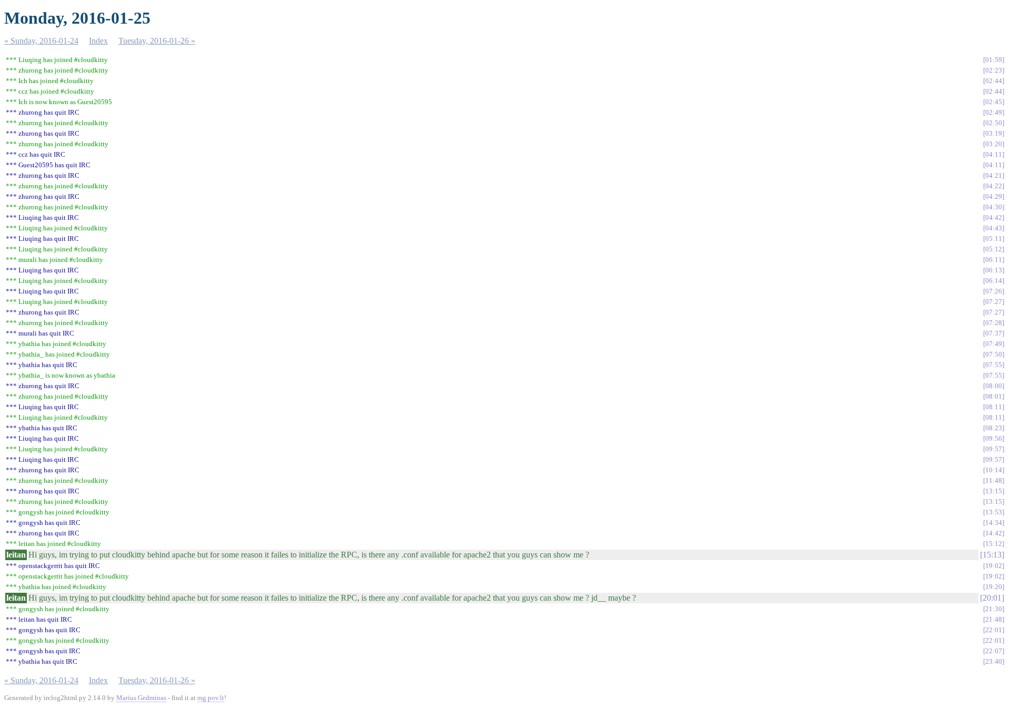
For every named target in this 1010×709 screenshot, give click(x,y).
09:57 (993, 449)
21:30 (993, 609)
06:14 (993, 281)
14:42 (993, 533)
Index (98, 40)
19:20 (993, 587)
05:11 (993, 238)
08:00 (993, 386)
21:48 (993, 619)
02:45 (993, 102)
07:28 (993, 323)
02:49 (993, 112)
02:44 (993, 81)
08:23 (993, 428)
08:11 (993, 407)
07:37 (993, 333)
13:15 (993, 491)
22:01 (993, 630)
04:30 (993, 207)
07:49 (993, 344)
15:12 (993, 544)
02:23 (993, 70)
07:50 (993, 354)
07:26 (993, 291)
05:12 (993, 249)
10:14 (993, 470)
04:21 (993, 175)
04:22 (993, 186)
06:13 (993, 270)
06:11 (993, 260)
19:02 (993, 566)
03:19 (993, 133)
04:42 (993, 217)
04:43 (993, 228)
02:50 (993, 123)
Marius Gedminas (141, 698)
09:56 (993, 438)
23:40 (993, 661)
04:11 (993, 154)
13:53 (993, 512)
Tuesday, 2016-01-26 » (156, 40)
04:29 (993, 196)
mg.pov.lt (210, 698)
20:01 (992, 597)
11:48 (993, 480)
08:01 (993, 396)
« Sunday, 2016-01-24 (41, 40)
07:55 (993, 365)
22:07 (993, 651)
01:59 (993, 60)
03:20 (993, 144)
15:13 (992, 554)
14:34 (993, 522)
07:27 (993, 302)
